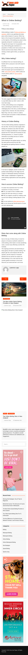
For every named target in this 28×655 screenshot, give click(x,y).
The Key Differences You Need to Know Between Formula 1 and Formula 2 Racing (13, 519)
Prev (6, 278)
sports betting (18, 73)
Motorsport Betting (7, 532)
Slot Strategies (6, 545)
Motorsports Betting (7, 535)
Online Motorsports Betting (9, 542)
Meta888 (5, 429)
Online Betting (6, 25)
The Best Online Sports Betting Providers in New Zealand (13, 509)
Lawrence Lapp (6, 23)
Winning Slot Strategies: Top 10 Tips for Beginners (12, 499)
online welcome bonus (19, 201)
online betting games (10, 71)
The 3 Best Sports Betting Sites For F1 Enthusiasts (12, 514)
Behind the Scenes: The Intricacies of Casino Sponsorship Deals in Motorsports (14, 504)
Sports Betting (6, 548)
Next (22, 278)
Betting (5, 413)
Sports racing (6, 551)
